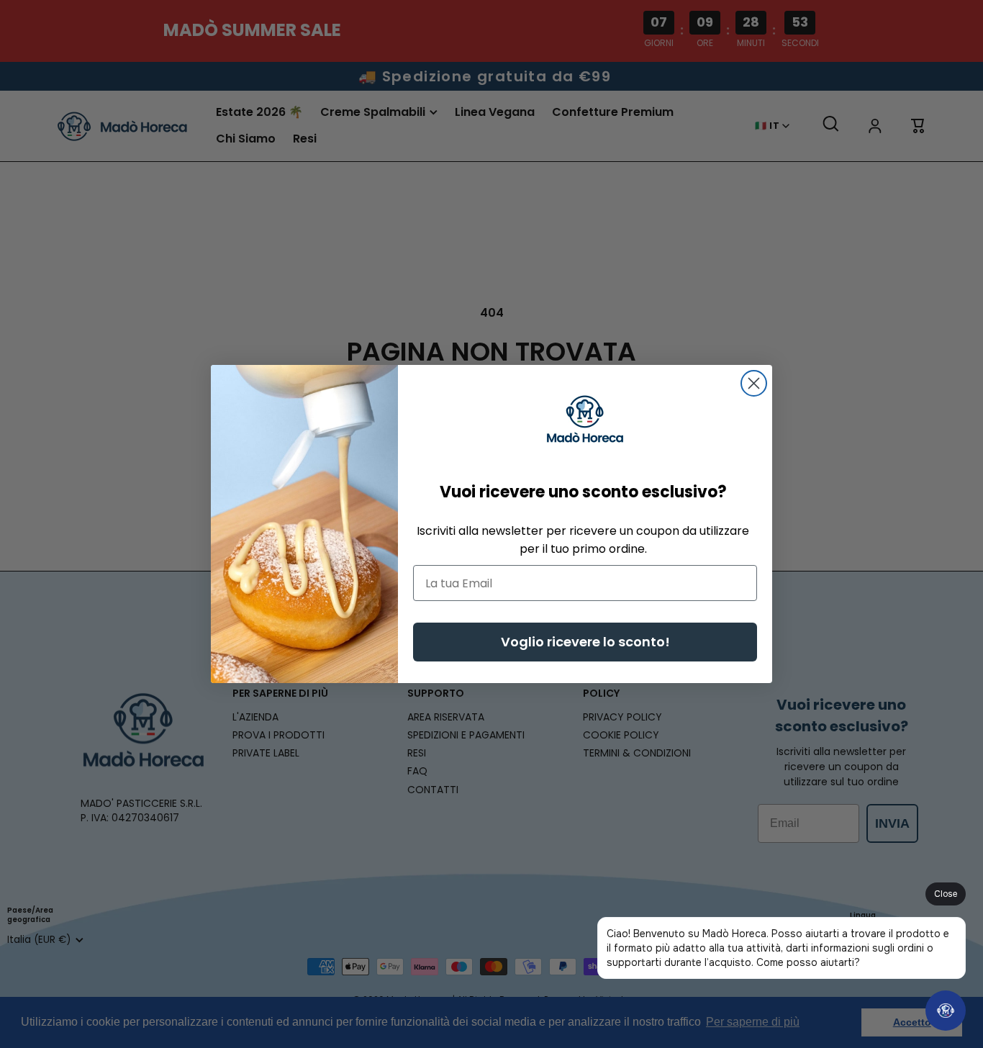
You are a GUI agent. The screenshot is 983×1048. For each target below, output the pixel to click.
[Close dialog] (753, 383)
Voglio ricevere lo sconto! (585, 642)
